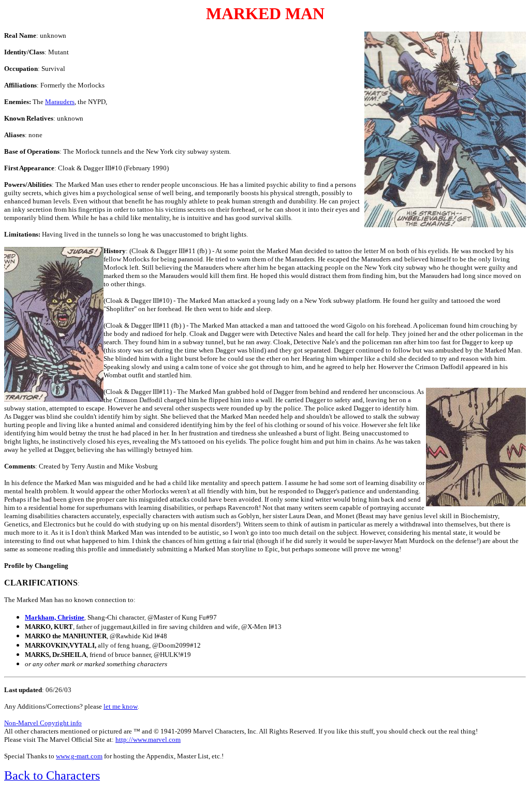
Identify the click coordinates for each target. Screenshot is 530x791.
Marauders (60, 102)
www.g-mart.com (79, 756)
